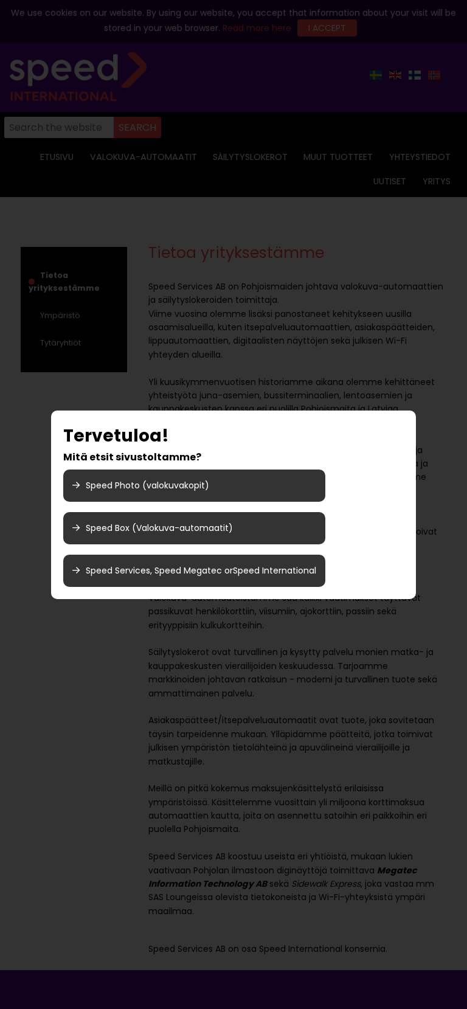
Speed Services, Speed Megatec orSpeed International (201, 570)
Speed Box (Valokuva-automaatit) (159, 528)
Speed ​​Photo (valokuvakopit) (147, 485)
